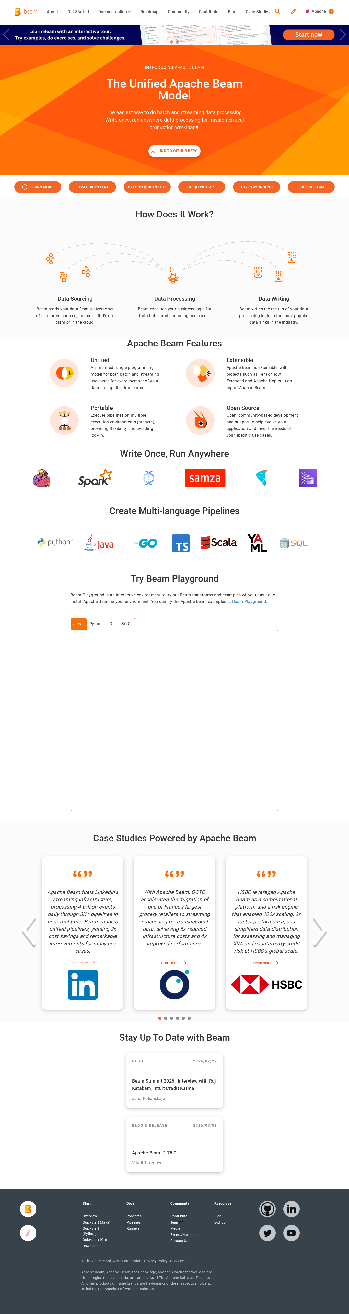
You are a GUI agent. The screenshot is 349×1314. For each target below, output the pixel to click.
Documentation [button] (113, 11)
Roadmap (149, 11)
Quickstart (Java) (96, 1222)
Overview (90, 1216)
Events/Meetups (183, 1234)
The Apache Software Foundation (113, 1261)
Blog (232, 11)
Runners (133, 1228)
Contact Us (179, 1241)
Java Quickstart (92, 187)
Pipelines (133, 1222)
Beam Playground (249, 601)
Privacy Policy (156, 1261)
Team (174, 1222)
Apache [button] (317, 11)
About (52, 11)
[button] (171, 42)
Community (178, 11)
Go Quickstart (201, 187)
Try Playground (256, 187)
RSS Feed (178, 1261)
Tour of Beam (311, 187)
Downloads (91, 1246)
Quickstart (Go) (95, 1240)
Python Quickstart (147, 187)
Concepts (134, 1216)
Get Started (78, 11)
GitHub (220, 1222)
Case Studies (258, 11)
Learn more (41, 187)
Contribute (208, 11)
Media (175, 1228)
